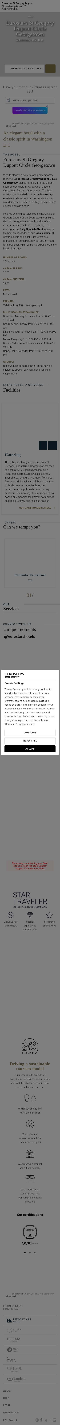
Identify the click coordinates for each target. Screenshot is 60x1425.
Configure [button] (30, 732)
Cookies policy (26, 724)
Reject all (30, 740)
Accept (30, 748)
